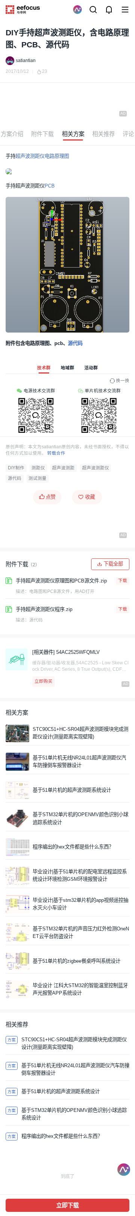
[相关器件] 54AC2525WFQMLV (66, 652)
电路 (49, 156)
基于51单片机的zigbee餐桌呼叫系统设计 (76, 961)
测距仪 (38, 468)
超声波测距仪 (30, 156)
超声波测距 (63, 468)
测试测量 (37, 478)
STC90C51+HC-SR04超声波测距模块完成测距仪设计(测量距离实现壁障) (80, 733)
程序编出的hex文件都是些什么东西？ (73, 847)
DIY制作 (16, 468)
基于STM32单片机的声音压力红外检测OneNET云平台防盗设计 (81, 932)
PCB (50, 186)
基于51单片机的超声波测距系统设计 (72, 790)
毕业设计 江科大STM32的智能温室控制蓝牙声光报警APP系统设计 (80, 989)
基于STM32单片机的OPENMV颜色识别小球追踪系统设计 (80, 818)
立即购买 (43, 681)
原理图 (61, 156)
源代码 (75, 343)
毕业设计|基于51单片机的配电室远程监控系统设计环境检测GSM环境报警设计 (80, 875)
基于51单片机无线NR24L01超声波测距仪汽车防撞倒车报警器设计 (79, 761)
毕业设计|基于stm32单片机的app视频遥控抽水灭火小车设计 (80, 903)
